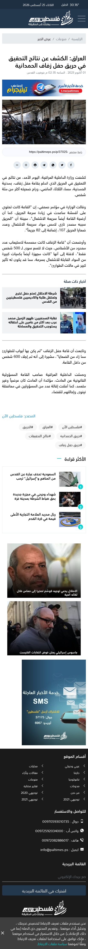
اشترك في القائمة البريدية (44, 890)
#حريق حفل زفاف (70, 445)
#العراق (48, 427)
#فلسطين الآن (72, 427)
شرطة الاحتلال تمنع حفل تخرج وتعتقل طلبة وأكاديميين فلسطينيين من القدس (31, 297)
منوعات (61, 38)
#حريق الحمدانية (71, 436)
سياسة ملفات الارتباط (52, 943)
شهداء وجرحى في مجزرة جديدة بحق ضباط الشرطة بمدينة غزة (34, 495)
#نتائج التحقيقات (40, 436)
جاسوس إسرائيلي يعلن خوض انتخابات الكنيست (48, 652)
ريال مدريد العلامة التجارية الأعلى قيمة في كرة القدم (33, 515)
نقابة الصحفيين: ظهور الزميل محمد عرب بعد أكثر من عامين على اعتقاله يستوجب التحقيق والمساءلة (32, 322)
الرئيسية (77, 38)
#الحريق (28, 427)
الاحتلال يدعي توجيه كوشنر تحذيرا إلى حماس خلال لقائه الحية (47, 592)
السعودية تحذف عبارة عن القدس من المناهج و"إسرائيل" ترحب (33, 475)
